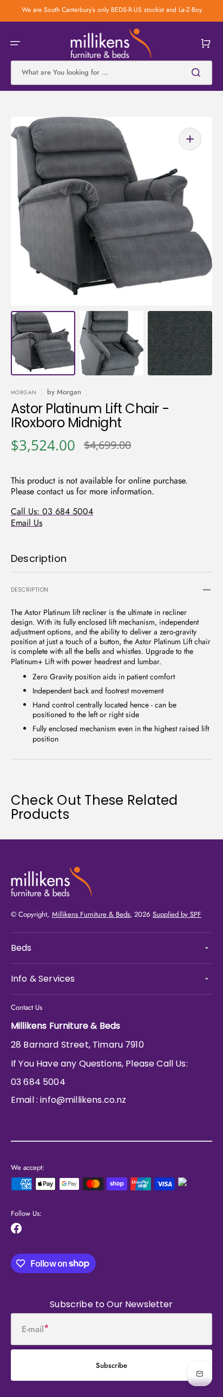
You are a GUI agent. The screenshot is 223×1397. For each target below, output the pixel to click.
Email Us (26, 523)
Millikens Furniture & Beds (91, 914)
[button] (15, 43)
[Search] (198, 72)
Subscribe (111, 1365)
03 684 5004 (38, 1082)
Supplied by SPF (177, 914)
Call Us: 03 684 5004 (52, 511)
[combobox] (111, 73)
